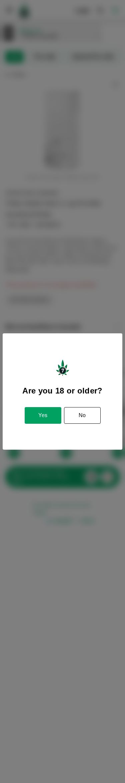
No (82, 415)
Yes (42, 415)
